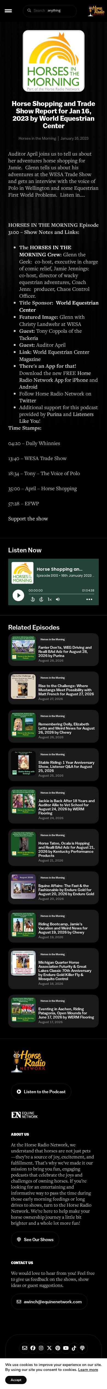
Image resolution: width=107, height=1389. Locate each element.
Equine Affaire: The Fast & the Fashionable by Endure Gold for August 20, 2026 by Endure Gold (66, 890)
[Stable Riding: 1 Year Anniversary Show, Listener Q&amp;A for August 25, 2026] (23, 763)
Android (28, 386)
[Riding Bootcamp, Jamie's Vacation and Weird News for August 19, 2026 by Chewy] (23, 924)
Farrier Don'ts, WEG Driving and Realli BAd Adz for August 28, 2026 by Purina (65, 651)
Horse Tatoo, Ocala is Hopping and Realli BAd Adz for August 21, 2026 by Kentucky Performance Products (66, 849)
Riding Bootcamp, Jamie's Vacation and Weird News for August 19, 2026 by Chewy (63, 928)
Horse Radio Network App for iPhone (55, 376)
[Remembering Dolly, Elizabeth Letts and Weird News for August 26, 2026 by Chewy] (23, 725)
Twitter (27, 400)
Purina (54, 414)
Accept (16, 1380)
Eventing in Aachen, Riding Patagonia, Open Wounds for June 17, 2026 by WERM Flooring (66, 1013)
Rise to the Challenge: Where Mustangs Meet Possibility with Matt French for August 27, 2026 (66, 690)
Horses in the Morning (53, 639)
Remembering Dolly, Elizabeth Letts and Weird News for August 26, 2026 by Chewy (66, 728)
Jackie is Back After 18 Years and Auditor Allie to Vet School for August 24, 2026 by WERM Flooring (66, 807)
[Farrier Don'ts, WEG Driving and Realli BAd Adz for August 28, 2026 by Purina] (23, 648)
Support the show (28, 518)
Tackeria (28, 337)
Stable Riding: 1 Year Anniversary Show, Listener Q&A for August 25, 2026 (66, 766)
